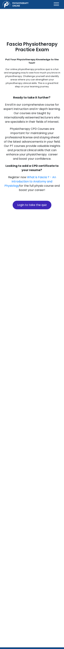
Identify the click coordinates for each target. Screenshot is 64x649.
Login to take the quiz (32, 205)
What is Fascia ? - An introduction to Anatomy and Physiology (30, 181)
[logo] (15, 4)
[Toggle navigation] (56, 4)
